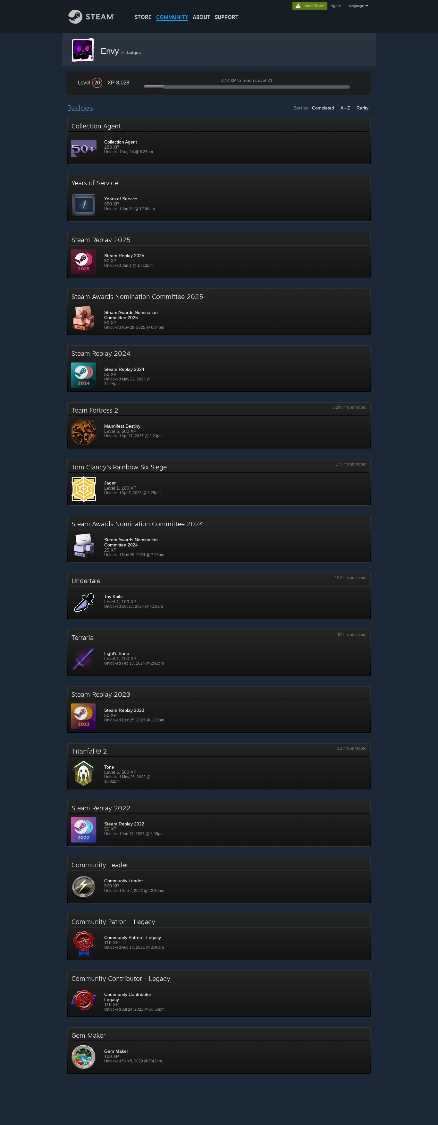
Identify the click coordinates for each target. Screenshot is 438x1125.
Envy (111, 51)
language (356, 6)
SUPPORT (227, 17)
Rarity (362, 107)
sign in (336, 6)
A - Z (345, 107)
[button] (219, 141)
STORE (143, 17)
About (201, 17)
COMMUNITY (172, 17)
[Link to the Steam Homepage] (91, 22)
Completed (323, 107)
